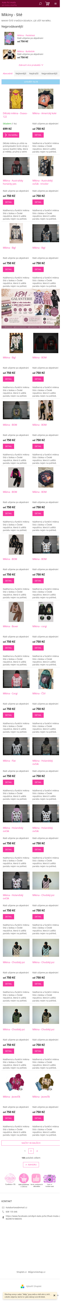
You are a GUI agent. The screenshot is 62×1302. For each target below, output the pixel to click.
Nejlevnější (21, 73)
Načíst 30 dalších (31, 1143)
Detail (38, 135)
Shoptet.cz (22, 1272)
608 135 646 (11, 1211)
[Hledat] (40, 4)
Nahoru (32, 1164)
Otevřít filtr (31, 81)
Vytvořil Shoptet (33, 1286)
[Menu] (55, 4)
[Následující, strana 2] (31, 1151)
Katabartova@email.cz (16, 1207)
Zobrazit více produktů (30, 65)
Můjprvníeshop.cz (36, 1272)
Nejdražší (33, 73)
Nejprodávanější (49, 73)
